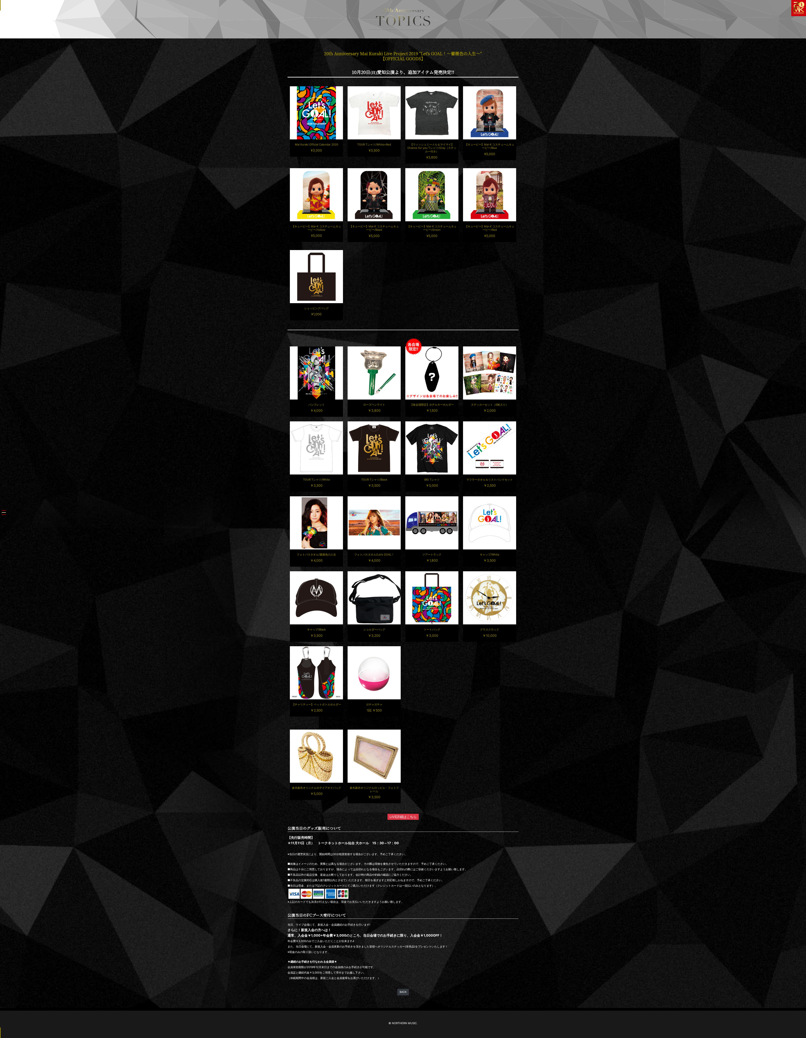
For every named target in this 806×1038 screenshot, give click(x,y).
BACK (403, 991)
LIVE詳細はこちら (403, 817)
